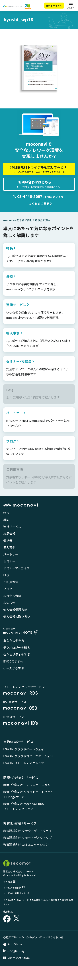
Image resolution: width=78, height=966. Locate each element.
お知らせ (9, 602)
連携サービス (12, 526)
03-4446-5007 (29, 196)
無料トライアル (54, 5)
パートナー (10, 554)
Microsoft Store (18, 958)
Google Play (15, 951)
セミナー (9, 561)
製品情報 (9, 533)
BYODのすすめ (13, 661)
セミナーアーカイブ (16, 568)
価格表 (7, 540)
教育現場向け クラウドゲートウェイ (27, 830)
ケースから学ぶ (13, 668)
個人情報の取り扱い (16, 616)
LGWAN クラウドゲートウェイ (23, 749)
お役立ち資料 (12, 596)
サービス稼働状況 (12, 887)
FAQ (6, 575)
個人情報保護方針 (15, 609)
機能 (6, 519)
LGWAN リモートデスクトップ (23, 763)
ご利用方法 (10, 582)
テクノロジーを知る (16, 647)
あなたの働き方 (13, 640)
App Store (14, 944)
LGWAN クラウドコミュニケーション (28, 756)
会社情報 (7, 881)
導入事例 (9, 547)
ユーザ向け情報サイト (14, 893)
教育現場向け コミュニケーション (26, 844)
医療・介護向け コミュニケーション (26, 785)
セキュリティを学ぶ (16, 654)
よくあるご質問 (39, 203)
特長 (6, 513)
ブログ (7, 589)
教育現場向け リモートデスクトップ (27, 837)
